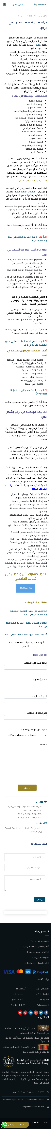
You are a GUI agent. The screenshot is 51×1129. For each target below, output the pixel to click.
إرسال (39, 899)
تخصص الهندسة (33, 45)
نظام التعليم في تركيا (40, 957)
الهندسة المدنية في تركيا (33, 810)
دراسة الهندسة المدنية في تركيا (30, 817)
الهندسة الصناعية (35, 104)
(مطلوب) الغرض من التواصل (34, 729)
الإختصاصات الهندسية (20, 828)
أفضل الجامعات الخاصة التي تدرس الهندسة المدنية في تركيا (26, 343)
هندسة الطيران (36, 138)
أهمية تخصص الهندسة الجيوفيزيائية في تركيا (26, 634)
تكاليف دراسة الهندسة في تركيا (30, 813)
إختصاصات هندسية (18, 1005)
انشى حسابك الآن (25, 588)
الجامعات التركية (28, 191)
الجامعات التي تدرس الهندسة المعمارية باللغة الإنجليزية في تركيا (28, 613)
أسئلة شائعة (21, 989)
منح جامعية (44, 999)
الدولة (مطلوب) (39, 696)
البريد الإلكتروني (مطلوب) (35, 663)
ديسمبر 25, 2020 (35, 16)
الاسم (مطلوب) (40, 679)
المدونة (32, 831)
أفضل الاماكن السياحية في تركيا (36, 947)
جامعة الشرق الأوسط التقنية (30, 360)
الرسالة (43, 745)
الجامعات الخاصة (19, 994)
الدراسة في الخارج (19, 999)
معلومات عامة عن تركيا (39, 941)
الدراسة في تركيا (36, 828)
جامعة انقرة (37, 370)
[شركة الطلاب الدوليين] (40, 4)
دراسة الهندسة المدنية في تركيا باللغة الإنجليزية (27, 239)
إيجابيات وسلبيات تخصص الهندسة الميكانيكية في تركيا (26, 624)
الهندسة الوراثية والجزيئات (31, 125)
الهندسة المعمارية (34, 114)
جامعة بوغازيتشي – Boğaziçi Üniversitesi (28, 392)
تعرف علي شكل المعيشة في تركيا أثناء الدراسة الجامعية (27, 1039)
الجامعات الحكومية (41, 994)
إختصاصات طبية (43, 1005)
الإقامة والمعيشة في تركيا (38, 952)
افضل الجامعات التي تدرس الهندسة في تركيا (25, 806)
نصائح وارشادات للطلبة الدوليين (37, 963)
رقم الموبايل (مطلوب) (36, 713)
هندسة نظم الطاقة (34, 149)
